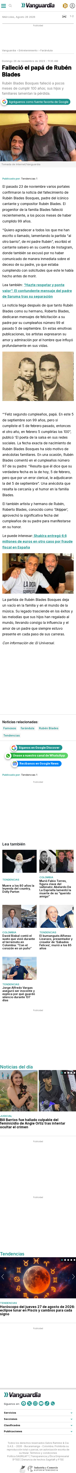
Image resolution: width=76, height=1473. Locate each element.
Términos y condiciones (43, 1453)
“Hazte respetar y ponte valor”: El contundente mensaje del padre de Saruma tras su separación (37, 290)
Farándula (46, 50)
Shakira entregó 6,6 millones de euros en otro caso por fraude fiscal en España (37, 541)
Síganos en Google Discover (39, 747)
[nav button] (3, 5)
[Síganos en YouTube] (41, 1403)
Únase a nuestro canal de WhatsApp (39, 755)
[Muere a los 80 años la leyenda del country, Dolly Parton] (19, 861)
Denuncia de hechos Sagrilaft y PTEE (43, 1459)
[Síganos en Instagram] (35, 1403)
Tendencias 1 (29, 178)
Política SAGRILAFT (18, 1456)
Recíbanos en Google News (39, 763)
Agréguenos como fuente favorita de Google (38, 101)
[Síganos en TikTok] (47, 1403)
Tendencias (10, 879)
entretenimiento (28, 50)
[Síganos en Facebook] (23, 1403)
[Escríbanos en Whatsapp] (52, 1403)
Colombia (46, 877)
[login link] (72, 5)
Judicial (6, 1115)
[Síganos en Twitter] (29, 1403)
